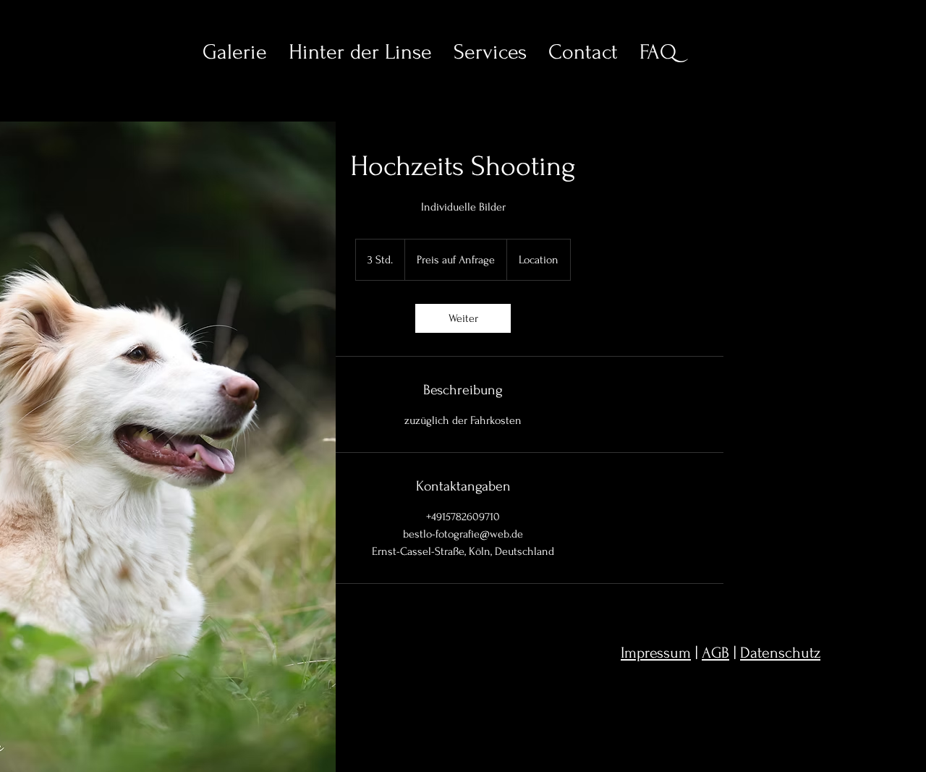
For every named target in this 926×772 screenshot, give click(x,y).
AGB (715, 652)
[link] (463, 318)
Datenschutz (780, 652)
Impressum (656, 652)
